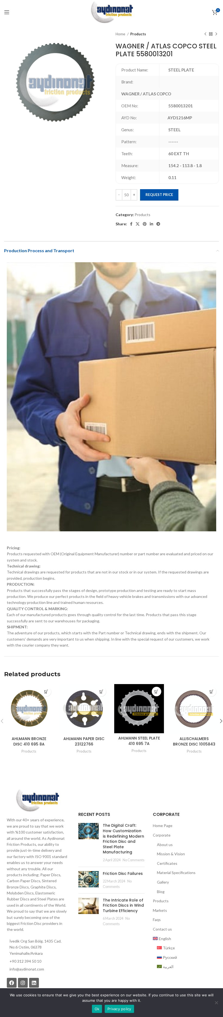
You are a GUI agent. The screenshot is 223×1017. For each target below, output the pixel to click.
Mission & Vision (171, 853)
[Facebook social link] (131, 223)
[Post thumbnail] (88, 842)
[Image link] (37, 800)
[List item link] (37, 969)
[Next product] (216, 34)
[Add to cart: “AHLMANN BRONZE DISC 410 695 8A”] (46, 691)
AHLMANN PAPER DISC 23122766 (83, 741)
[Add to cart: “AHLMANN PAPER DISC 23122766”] (101, 691)
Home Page (162, 825)
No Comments (133, 860)
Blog (161, 891)
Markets (160, 910)
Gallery (163, 882)
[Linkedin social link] (151, 223)
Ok (97, 1009)
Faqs (157, 919)
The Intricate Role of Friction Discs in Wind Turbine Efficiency (123, 905)
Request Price (159, 194)
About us (165, 844)
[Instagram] (23, 983)
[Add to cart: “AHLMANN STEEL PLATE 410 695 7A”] (156, 691)
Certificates (167, 863)
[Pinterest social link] (144, 223)
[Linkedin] (34, 983)
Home (121, 34)
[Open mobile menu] (6, 12)
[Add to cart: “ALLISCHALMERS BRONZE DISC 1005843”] (211, 691)
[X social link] (137, 223)
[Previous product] (205, 34)
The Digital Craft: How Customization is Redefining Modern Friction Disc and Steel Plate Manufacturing (123, 839)
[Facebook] (12, 983)
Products (138, 34)
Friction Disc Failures (123, 873)
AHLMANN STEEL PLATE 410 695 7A (139, 740)
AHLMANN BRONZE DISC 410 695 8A (29, 741)
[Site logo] (111, 12)
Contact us (162, 929)
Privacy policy (119, 1009)
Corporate (162, 835)
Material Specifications (176, 872)
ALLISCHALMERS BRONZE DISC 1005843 (194, 741)
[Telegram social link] (158, 223)
